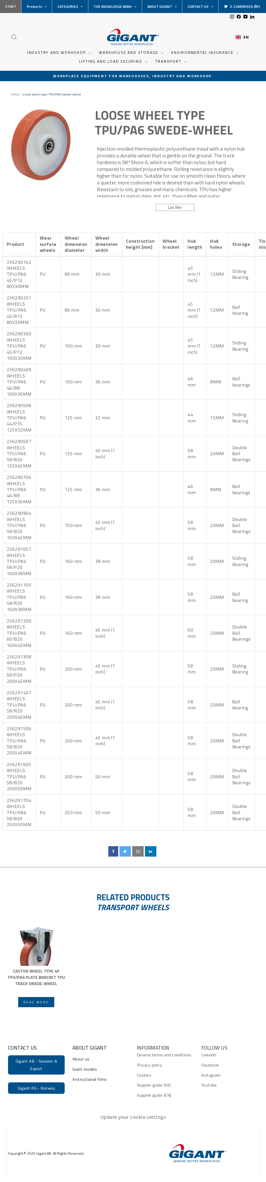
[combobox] (242, 37)
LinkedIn (208, 1055)
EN (246, 37)
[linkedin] (150, 851)
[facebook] (113, 851)
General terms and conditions (164, 1055)
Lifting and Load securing (111, 61)
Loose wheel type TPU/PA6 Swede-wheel (164, 123)
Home (15, 94)
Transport (169, 61)
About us (81, 1059)
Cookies (144, 1075)
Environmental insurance (203, 52)
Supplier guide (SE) (154, 1085)
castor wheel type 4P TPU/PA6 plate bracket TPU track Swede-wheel (36, 977)
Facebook (210, 1065)
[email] (138, 851)
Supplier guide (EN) (154, 1095)
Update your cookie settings (133, 1117)
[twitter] (125, 851)
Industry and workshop (57, 52)
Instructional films (89, 1079)
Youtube (209, 1085)
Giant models (84, 1069)
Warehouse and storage (129, 52)
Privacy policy (149, 1065)
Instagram (211, 1075)
